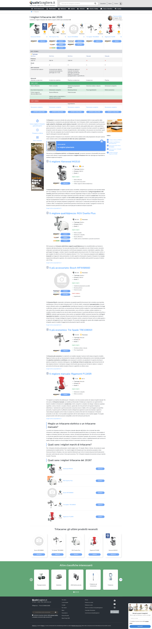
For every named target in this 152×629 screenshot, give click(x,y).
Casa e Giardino (107, 9)
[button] (120, 3)
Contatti (63, 605)
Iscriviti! (140, 626)
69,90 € (61, 44)
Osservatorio (65, 613)
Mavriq (42, 625)
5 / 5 (45, 33)
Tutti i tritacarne (37, 140)
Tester (116, 3)
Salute (73, 9)
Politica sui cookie (89, 602)
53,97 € (61, 41)
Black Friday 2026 (66, 618)
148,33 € (98, 41)
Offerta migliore (38, 112)
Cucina (119, 9)
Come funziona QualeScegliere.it (92, 613)
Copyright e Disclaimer (90, 610)
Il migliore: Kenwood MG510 (64, 161)
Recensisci (63, 33)
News (110, 3)
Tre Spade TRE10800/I (69, 504)
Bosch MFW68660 (68, 492)
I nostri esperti (65, 602)
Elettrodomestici (39, 9)
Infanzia (82, 9)
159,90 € (79, 41)
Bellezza (63, 9)
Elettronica (52, 9)
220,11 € (42, 41)
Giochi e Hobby (94, 9)
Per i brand (64, 607)
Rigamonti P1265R (68, 516)
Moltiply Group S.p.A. (77, 625)
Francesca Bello (117, 16)
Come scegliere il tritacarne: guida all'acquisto (37, 125)
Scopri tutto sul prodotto (53, 208)
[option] (39, 545)
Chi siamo (64, 599)
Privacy (86, 599)
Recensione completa (37, 107)
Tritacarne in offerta (37, 133)
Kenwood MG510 (68, 468)
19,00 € (117, 41)
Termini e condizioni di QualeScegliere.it (94, 607)
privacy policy (54, 615)
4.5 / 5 (118, 33)
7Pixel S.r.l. (35, 605)
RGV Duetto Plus (68, 480)
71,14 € (61, 48)
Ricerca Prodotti (65, 615)
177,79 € (79, 44)
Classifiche (103, 3)
